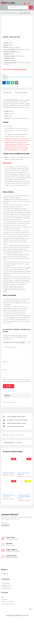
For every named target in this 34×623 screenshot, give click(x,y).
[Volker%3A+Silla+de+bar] (8, 82)
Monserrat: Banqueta (9, 473)
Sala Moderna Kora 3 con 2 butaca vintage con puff (24, 496)
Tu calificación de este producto (12, 342)
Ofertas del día (24, 77)
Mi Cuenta (4, 599)
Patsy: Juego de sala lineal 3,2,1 (23, 473)
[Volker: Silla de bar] (4, 82)
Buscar (31, 7)
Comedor (11, 77)
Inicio (2, 597)
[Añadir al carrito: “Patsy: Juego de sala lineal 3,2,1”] (21, 470)
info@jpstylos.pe (6, 585)
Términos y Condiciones (7, 601)
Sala (30, 77)
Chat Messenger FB (6, 588)
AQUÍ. (7, 64)
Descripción (7, 92)
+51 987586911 (18, 442)
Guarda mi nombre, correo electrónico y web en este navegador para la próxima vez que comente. (17, 380)
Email (5, 369)
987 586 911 (18, 168)
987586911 (13, 60)
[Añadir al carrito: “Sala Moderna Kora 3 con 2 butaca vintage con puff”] (21, 492)
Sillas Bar (5, 79)
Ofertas (17, 77)
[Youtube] (4, 574)
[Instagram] (7, 574)
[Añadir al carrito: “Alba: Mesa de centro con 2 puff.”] (7, 492)
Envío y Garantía (21, 92)
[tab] (8, 93)
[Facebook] (1, 574)
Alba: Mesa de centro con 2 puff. (9, 495)
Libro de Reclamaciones (8, 604)
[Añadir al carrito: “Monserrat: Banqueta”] (7, 470)
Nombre (5, 361)
